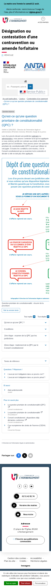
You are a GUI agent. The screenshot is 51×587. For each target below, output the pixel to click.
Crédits (23, 561)
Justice (22, 99)
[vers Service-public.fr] (32, 92)
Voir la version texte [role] (11, 310)
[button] (25, 322)
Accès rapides (43, 22)
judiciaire (35, 136)
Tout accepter (11, 583)
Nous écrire (28, 514)
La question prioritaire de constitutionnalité (24, 413)
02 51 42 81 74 (28, 496)
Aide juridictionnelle (15, 390)
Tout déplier (42, 317)
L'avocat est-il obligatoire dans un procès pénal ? (26, 377)
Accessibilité (36, 558)
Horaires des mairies (28, 505)
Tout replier (28, 317)
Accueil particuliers (10, 99)
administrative (7, 139)
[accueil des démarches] (25, 81)
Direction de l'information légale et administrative (19, 443)
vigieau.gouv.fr (35, 12)
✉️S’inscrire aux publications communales (25, 540)
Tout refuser (25, 583)
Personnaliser (40, 583)
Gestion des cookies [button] (17, 558)
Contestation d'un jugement (37, 99)
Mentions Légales (38, 561)
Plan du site (9, 561)
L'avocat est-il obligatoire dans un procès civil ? (26, 374)
